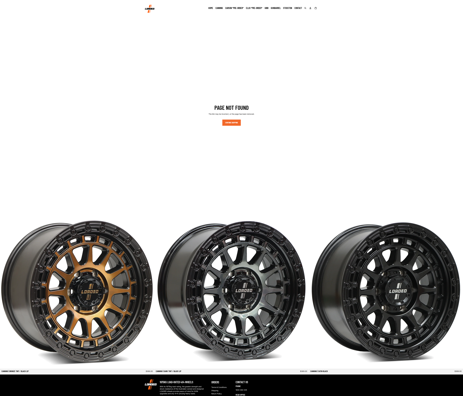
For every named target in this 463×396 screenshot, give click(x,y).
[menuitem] (210, 8)
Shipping (214, 390)
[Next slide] (305, 291)
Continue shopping (231, 123)
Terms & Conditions (219, 387)
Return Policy (216, 394)
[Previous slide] (158, 291)
